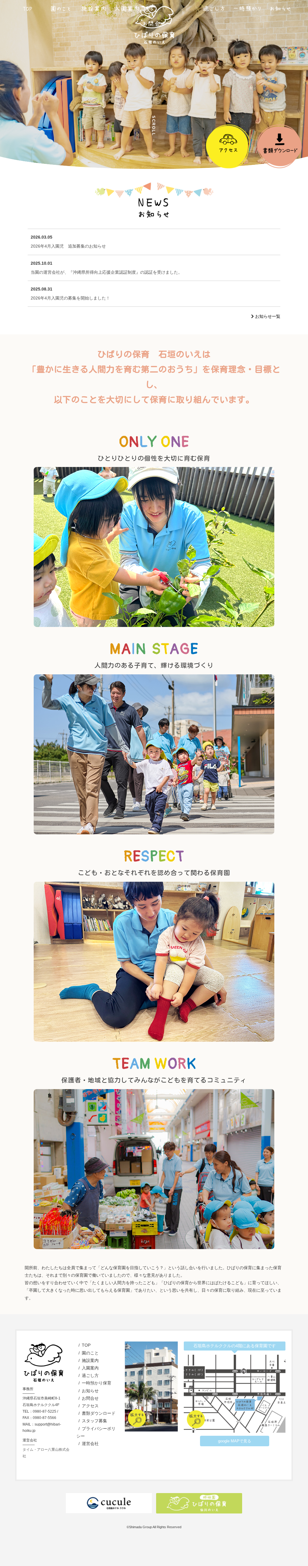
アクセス (90, 1405)
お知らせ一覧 (267, 316)
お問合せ (90, 1398)
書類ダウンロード (99, 1413)
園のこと (90, 1353)
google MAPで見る (234, 1441)
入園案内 (90, 1368)
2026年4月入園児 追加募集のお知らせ (68, 241)
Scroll (153, 126)
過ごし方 (90, 1375)
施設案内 (90, 1360)
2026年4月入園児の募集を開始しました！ (70, 293)
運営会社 (90, 1443)
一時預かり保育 (96, 1383)
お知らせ (90, 1390)
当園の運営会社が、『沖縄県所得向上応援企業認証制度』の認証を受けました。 (106, 268)
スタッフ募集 (94, 1420)
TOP (86, 1345)
